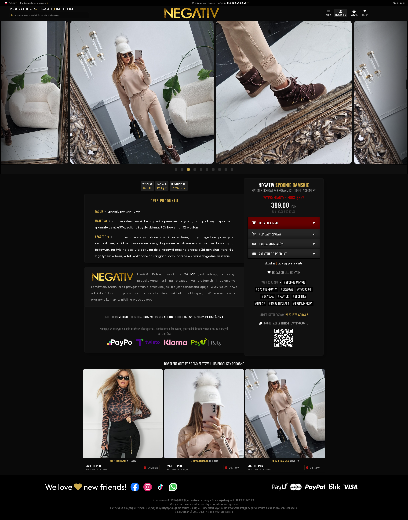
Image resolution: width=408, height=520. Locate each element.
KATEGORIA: (116, 317)
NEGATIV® (187, 274)
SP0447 (303, 314)
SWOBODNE (305, 289)
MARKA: (164, 317)
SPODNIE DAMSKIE (295, 282)
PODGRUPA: (142, 317)
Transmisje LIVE (50, 9)
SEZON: (208, 317)
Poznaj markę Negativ (23, 9)
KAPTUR (284, 296)
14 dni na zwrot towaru (203, 2)
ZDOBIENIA (300, 296)
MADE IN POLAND (280, 303)
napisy (261, 303)
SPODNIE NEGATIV (267, 289)
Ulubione (68, 9)
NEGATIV (131, 461)
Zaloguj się (400, 2)
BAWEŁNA (269, 296)
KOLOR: (184, 317)
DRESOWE (288, 289)
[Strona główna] (191, 17)
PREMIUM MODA (303, 303)
